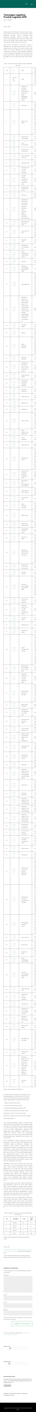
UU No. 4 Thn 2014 (14, 1019)
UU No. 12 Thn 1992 (14, 156)
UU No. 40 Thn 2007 (14, 572)
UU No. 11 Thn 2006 (14, 498)
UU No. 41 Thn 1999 (14, 195)
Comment (6, 1275)
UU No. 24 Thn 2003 (14, 358)
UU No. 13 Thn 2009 (14, 712)
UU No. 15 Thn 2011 (14, 924)
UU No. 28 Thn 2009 (14, 756)
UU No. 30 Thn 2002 (14, 254)
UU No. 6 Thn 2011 (14, 854)
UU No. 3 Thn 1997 (14, 162)
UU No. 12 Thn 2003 (14, 268)
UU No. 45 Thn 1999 (14, 209)
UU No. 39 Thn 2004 (14, 483)
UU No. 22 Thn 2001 (14, 231)
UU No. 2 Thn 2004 (14, 383)
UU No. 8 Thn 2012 (14, 974)
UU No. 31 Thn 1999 (14, 188)
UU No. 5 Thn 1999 (14, 179)
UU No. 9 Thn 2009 (14, 705)
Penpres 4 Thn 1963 (14, 93)
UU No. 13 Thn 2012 (14, 996)
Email (5, 1302)
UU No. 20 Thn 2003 (14, 346)
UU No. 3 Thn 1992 (14, 150)
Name (5, 1295)
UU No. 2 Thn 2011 (14, 840)
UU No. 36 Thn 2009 (14, 764)
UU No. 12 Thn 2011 (14, 899)
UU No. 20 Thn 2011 (14, 944)
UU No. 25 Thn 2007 (14, 537)
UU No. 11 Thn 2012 (14, 989)
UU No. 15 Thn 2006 (14, 505)
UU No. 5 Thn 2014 (14, 1026)
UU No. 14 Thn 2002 (14, 240)
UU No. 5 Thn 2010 (14, 826)
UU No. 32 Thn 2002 (14, 261)
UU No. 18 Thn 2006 (14, 515)
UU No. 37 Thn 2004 (14, 474)
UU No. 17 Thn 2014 (14, 1039)
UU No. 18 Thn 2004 (14, 409)
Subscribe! (7, 1385)
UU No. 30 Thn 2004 (14, 444)
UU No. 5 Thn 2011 (14, 848)
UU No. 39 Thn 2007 (14, 566)
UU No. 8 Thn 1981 (14, 122)
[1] (14, 55)
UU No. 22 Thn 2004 (14, 420)
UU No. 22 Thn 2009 (14, 729)
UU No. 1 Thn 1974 (14, 105)
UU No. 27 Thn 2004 (14, 432)
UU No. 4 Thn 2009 (14, 692)
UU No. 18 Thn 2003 (14, 332)
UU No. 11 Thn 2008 (14, 600)
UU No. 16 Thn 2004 (14, 403)
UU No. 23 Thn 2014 (14, 1052)
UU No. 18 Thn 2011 (14, 937)
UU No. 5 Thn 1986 (14, 137)
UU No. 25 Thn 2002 (14, 247)
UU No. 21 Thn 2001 (14, 223)
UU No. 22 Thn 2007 (14, 530)
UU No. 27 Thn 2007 (14, 552)
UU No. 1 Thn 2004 (14, 375)
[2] (14, 1118)
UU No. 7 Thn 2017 (14, 1081)
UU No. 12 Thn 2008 (14, 609)
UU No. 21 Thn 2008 (14, 618)
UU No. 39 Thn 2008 (14, 631)
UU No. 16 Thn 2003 (14, 309)
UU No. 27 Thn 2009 (14, 747)
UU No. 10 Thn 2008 (14, 586)
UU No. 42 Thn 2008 (14, 649)
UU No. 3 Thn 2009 (14, 678)
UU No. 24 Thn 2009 (14, 737)
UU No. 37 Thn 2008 (14, 624)
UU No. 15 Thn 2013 (14, 1011)
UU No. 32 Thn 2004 (14, 458)
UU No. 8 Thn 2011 (14, 871)
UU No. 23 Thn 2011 (14, 952)
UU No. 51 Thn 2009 (14, 818)
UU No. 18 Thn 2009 (14, 721)
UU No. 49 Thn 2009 (14, 801)
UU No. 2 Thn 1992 (14, 143)
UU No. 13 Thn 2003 (14, 284)
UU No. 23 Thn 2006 (14, 524)
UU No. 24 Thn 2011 (14, 960)
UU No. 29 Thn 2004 (14, 438)
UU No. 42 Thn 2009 (14, 773)
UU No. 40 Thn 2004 (14, 491)
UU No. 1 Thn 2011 (14, 832)
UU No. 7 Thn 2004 (14, 396)
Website (6, 1309)
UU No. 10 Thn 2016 (14, 1065)
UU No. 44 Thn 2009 (14, 785)
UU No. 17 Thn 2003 (14, 325)
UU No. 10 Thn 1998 (14, 170)
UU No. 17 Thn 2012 (14, 1003)
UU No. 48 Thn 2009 (14, 793)
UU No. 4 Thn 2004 (14, 390)
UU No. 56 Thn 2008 (14, 668)
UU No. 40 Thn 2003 (14, 367)
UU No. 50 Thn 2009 (14, 809)
